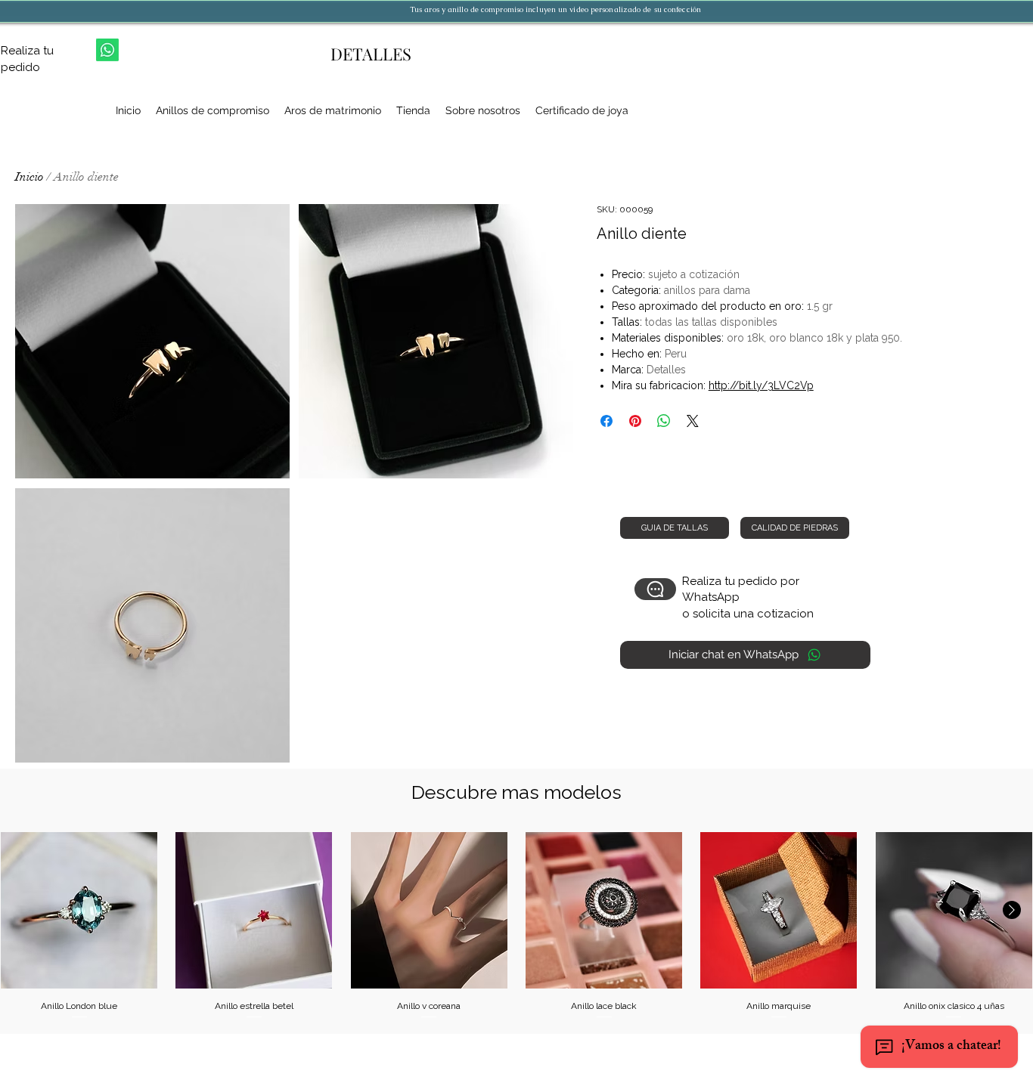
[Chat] (655, 589)
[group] (516, 926)
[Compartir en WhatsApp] (664, 421)
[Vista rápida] (79, 910)
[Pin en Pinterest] (635, 421)
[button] (152, 341)
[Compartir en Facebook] (606, 421)
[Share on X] (693, 421)
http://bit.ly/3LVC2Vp (761, 385)
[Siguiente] (1012, 910)
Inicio (29, 176)
